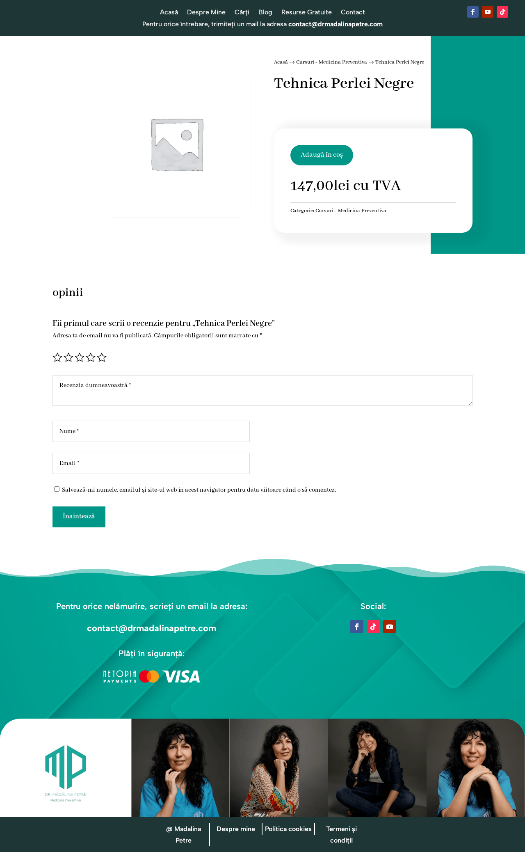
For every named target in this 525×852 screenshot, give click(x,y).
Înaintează (79, 516)
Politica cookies (288, 829)
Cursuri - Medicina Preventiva (331, 62)
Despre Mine (206, 12)
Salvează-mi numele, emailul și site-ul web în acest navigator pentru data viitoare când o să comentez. (199, 490)
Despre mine (236, 829)
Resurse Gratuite (306, 12)
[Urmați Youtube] (487, 12)
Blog (265, 12)
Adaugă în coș (322, 155)
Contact (353, 12)
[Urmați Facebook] (473, 12)
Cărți (242, 12)
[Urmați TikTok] (502, 12)
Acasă (169, 12)
